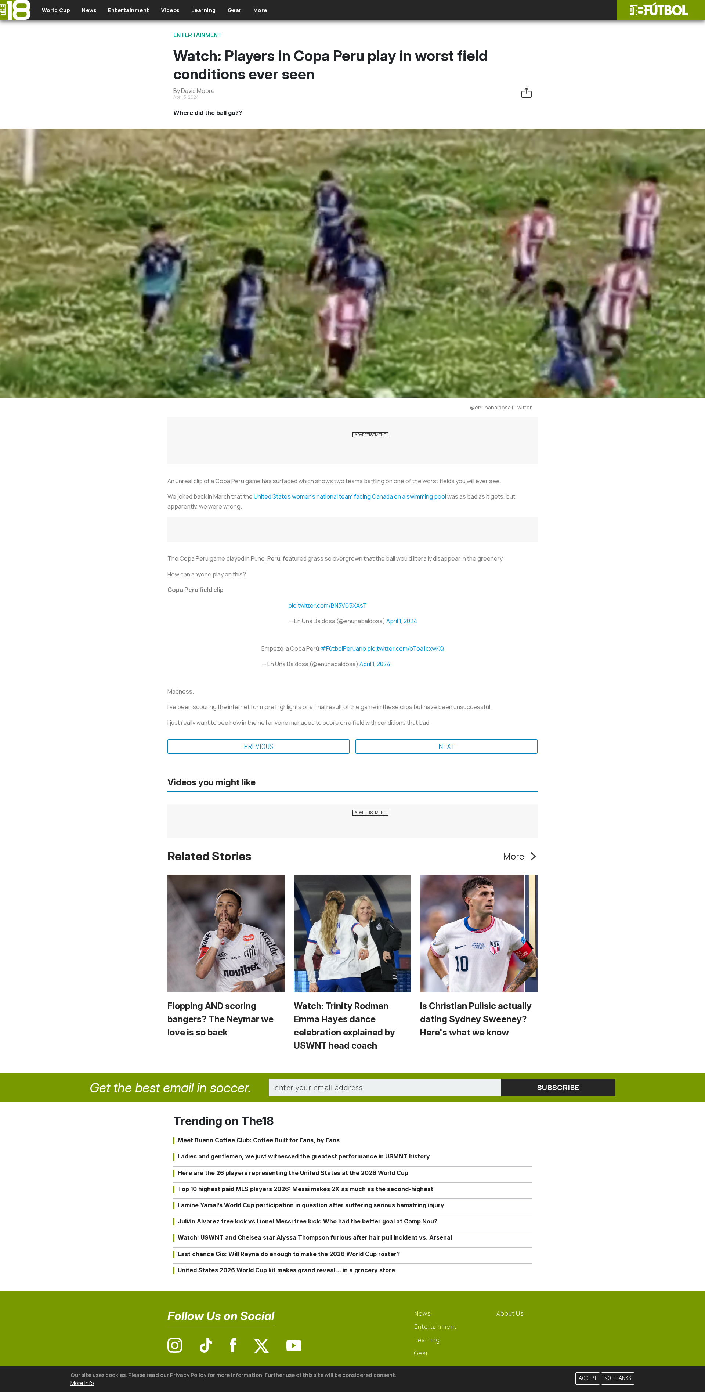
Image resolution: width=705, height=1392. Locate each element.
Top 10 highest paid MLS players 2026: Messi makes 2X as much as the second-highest (305, 1189)
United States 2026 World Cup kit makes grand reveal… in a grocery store (286, 1270)
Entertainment (128, 10)
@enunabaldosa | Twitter (501, 407)
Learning (203, 10)
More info (82, 1382)
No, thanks (617, 1378)
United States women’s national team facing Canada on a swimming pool (350, 496)
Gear (235, 10)
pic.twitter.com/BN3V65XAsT (327, 605)
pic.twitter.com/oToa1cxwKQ (405, 648)
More (260, 10)
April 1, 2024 (401, 621)
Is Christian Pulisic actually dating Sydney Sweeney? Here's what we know (476, 1019)
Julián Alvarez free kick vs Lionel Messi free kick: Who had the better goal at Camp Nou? (307, 1221)
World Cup (56, 10)
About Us (510, 1313)
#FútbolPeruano (343, 648)
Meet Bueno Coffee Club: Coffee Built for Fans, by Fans (259, 1140)
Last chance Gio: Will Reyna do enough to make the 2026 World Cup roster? (289, 1254)
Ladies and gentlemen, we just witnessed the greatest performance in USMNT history (304, 1156)
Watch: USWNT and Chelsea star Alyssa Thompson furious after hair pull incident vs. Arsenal (315, 1237)
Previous (258, 746)
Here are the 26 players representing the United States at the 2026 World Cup (293, 1172)
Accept (588, 1378)
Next (446, 746)
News (89, 10)
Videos (170, 10)
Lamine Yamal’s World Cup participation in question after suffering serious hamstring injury (311, 1205)
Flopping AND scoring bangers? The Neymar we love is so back (220, 1019)
